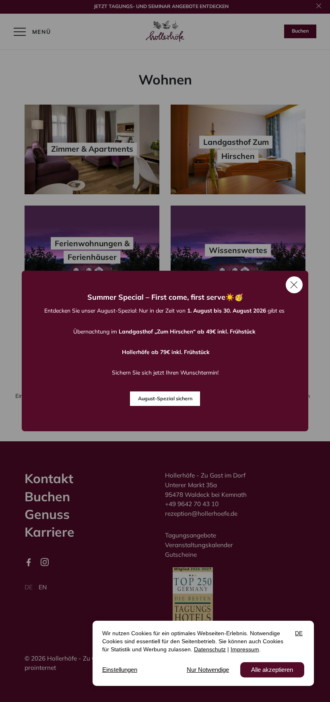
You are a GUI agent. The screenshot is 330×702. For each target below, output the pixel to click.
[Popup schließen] (294, 284)
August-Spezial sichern (165, 398)
